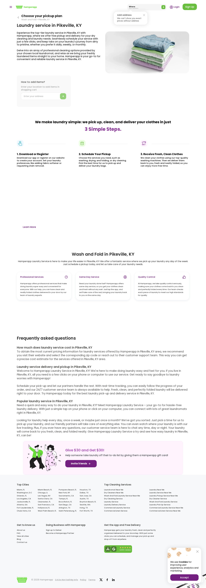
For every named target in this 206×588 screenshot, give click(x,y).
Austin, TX (84, 498)
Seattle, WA (85, 504)
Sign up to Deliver (54, 530)
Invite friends (79, 463)
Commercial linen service (115, 511)
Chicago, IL (43, 492)
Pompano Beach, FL (67, 490)
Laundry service (111, 502)
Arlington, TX (64, 508)
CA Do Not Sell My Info (66, 580)
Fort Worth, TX (86, 511)
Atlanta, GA (22, 504)
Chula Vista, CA (24, 511)
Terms (91, 580)
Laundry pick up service (159, 504)
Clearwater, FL (44, 502)
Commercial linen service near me (164, 511)
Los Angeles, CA (24, 498)
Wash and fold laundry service (163, 502)
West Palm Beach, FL (47, 511)
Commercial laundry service (117, 508)
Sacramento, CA (66, 496)
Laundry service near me (160, 492)
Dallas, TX (84, 492)
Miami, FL (21, 490)
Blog (19, 539)
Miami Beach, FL (45, 490)
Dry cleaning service (113, 498)
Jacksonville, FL (23, 502)
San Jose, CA (86, 496)
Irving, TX (84, 508)
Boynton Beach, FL (88, 502)
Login (176, 7)
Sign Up (189, 7)
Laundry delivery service (115, 504)
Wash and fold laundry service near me (122, 496)
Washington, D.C (24, 492)
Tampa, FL (63, 498)
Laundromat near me (113, 490)
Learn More (29, 227)
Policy (83, 580)
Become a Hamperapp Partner (60, 533)
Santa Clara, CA (45, 498)
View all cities (23, 536)
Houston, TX (85, 490)
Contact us (22, 542)
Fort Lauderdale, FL (25, 508)
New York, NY (64, 492)
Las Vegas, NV (44, 496)
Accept (184, 577)
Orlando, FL (22, 496)
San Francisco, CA (46, 504)
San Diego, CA (65, 504)
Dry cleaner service (158, 498)
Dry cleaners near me (113, 492)
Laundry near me (156, 490)
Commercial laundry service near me (166, 508)
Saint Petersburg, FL (68, 511)
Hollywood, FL (44, 508)
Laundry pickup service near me (163, 496)
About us (21, 530)
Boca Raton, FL (65, 502)
